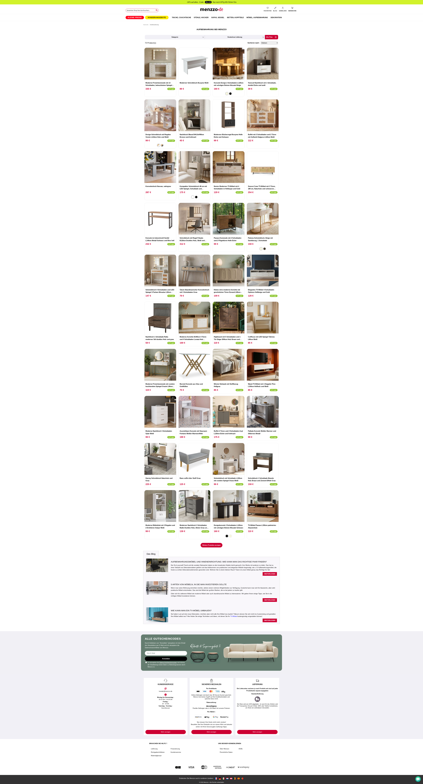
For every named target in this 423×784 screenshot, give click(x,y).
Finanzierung (175, 749)
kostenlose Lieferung (235, 37)
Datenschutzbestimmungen (168, 662)
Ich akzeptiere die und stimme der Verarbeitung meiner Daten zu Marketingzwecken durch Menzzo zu (166, 665)
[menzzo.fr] (216, 778)
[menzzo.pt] (242, 778)
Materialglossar (156, 755)
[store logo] (211, 10)
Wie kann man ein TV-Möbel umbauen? (191, 610)
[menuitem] (135, 17)
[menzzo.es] (238, 778)
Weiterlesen (269, 574)
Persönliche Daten (226, 752)
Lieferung (154, 749)
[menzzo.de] (220, 778)
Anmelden (166, 659)
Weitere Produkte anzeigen (211, 545)
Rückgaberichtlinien (158, 752)
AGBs (241, 749)
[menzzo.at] (231, 778)
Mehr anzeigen (165, 732)
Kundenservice (176, 752)
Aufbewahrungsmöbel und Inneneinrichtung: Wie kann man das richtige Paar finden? (219, 562)
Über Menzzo (224, 749)
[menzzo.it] (223, 778)
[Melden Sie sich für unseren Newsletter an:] (166, 653)
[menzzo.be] (235, 778)
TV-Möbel (233, 616)
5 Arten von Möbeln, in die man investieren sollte (199, 584)
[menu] (211, 17)
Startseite (145, 24)
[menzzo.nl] (227, 778)
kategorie (175, 37)
